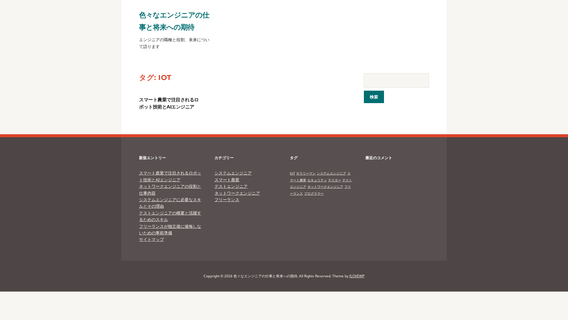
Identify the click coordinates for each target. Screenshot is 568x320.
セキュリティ (317, 180)
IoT (292, 173)
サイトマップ (151, 239)
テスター (334, 180)
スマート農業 (226, 180)
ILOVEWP (356, 276)
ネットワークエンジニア (237, 193)
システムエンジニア (233, 173)
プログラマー (314, 193)
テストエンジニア (231, 186)
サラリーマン (306, 173)
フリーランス (226, 199)
